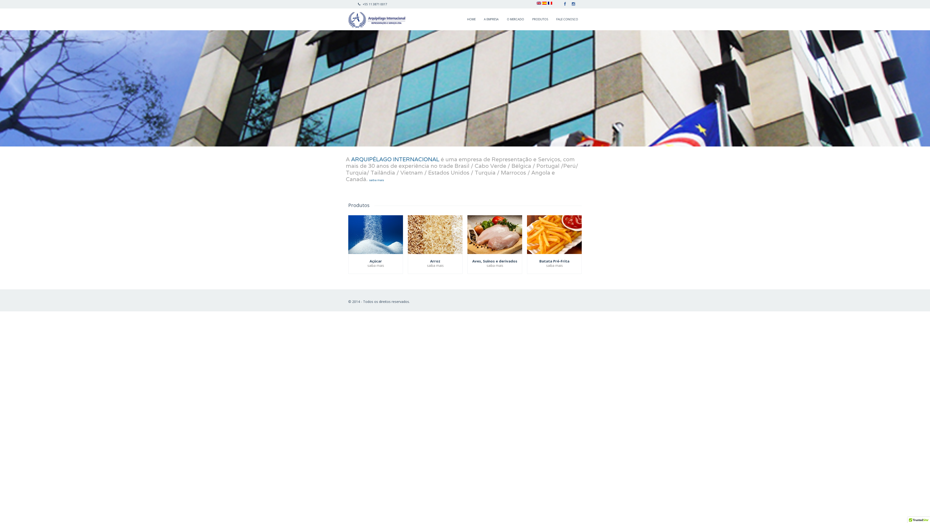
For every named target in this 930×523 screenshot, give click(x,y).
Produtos (540, 19)
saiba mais (376, 180)
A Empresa (491, 19)
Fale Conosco (567, 19)
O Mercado (515, 19)
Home (471, 19)
